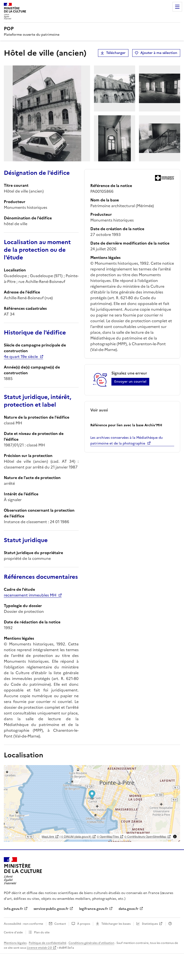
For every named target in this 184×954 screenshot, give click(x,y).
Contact (60, 924)
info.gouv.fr (13, 908)
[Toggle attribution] (175, 836)
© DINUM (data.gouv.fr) (76, 836)
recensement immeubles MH (30, 595)
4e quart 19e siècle (21, 356)
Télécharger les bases (116, 924)
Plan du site (42, 932)
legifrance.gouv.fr (93, 908)
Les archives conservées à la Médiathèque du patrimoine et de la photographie (126, 440)
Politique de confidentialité (47, 943)
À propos (83, 924)
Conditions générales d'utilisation (91, 943)
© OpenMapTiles (108, 836)
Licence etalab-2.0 (39, 948)
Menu (177, 7)
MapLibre (48, 836)
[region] (92, 803)
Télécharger (116, 52)
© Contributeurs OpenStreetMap (145, 836)
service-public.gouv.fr (51, 908)
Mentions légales (15, 943)
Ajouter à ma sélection (158, 52)
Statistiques (150, 924)
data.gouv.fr (128, 908)
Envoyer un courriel (130, 381)
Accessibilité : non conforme (23, 924)
